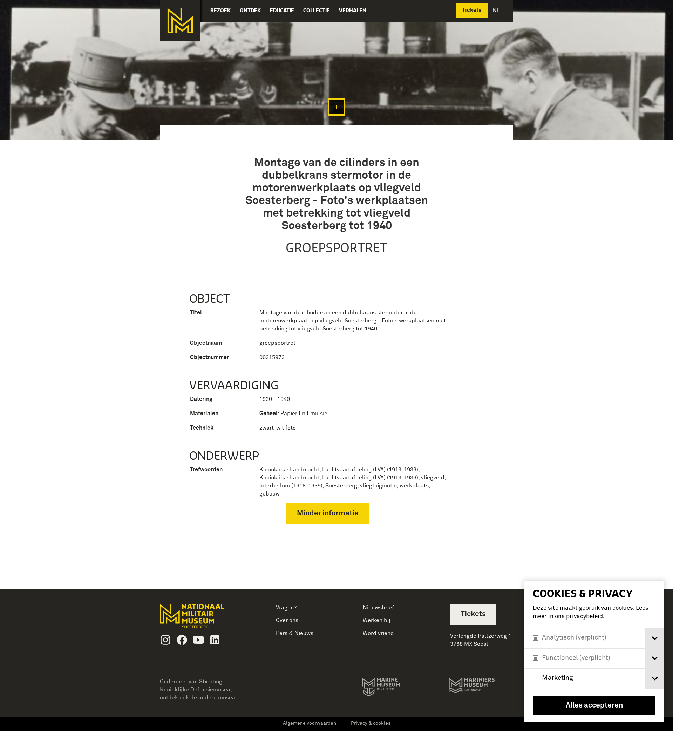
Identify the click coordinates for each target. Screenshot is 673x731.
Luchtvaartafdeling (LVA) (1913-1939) (370, 469)
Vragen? (286, 607)
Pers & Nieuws (294, 633)
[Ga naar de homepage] (180, 20)
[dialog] (594, 651)
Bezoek (220, 10)
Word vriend (378, 633)
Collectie (316, 10)
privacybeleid (584, 617)
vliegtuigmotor (378, 486)
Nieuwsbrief (378, 607)
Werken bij (376, 620)
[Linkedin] (214, 639)
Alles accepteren (594, 705)
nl (497, 10)
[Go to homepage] (203, 619)
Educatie (282, 10)
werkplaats (414, 486)
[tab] (654, 638)
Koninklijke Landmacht (289, 469)
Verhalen (352, 10)
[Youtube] (198, 639)
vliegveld (432, 477)
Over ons (287, 620)
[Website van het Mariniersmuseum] (481, 688)
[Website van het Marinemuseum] (390, 688)
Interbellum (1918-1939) (290, 486)
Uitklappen (336, 107)
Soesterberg (341, 486)
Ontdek (250, 10)
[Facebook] (182, 639)
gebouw (269, 494)
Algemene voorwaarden (309, 723)
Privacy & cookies (370, 723)
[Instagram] (165, 639)
